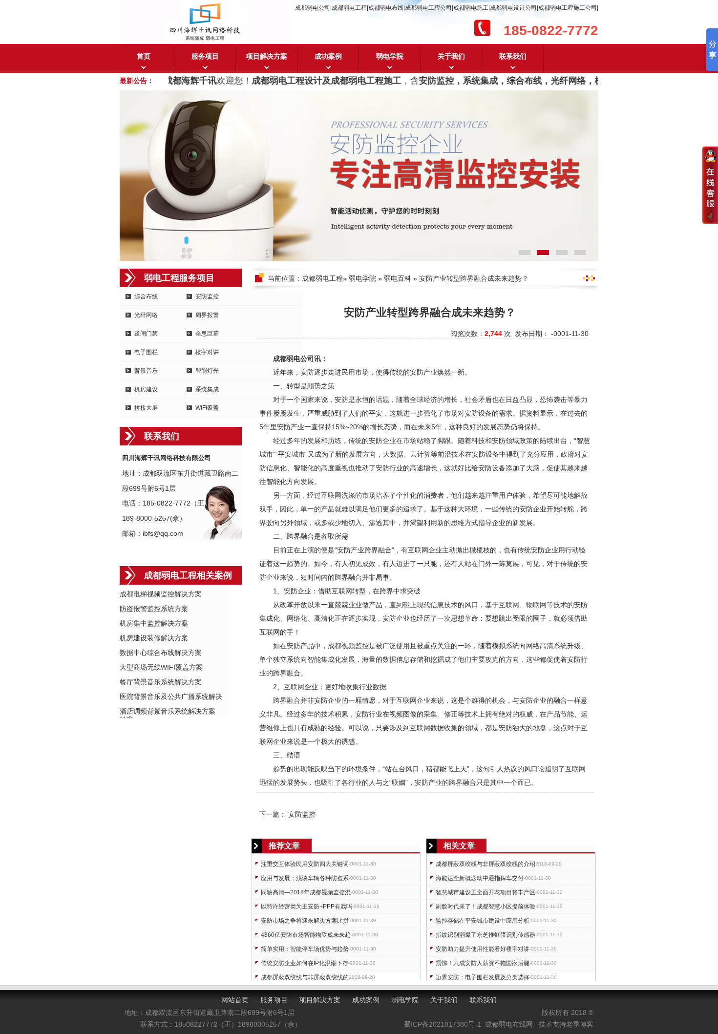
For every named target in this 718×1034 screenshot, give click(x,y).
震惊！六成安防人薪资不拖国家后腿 (482, 963)
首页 (143, 56)
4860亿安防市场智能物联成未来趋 (306, 934)
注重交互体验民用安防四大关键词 (305, 864)
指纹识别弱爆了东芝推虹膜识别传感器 (485, 934)
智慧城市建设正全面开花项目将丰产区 (485, 892)
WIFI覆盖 (207, 407)
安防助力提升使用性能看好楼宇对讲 (482, 949)
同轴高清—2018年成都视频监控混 (306, 892)
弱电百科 (397, 278)
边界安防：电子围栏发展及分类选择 (482, 977)
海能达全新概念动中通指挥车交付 (480, 878)
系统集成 (207, 389)
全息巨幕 (207, 333)
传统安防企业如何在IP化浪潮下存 (304, 963)
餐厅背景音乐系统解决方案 (161, 682)
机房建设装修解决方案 (154, 638)
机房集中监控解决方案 (154, 623)
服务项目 (205, 56)
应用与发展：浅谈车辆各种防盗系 (305, 878)
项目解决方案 (266, 56)
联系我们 (513, 56)
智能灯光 (207, 370)
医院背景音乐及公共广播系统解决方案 (171, 697)
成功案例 (328, 56)
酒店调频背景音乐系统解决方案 (167, 711)
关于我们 (451, 56)
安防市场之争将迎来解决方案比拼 (305, 920)
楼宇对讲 (207, 352)
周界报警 (207, 315)
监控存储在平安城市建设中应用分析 (482, 920)
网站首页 (235, 1000)
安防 (307, 372)
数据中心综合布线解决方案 (161, 652)
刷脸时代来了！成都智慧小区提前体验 (485, 906)
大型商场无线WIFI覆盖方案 (161, 667)
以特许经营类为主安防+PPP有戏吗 (306, 906)
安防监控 (207, 296)
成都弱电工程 (322, 278)
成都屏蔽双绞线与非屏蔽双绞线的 (305, 977)
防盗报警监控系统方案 (154, 608)
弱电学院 (389, 56)
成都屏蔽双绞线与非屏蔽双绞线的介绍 (485, 864)
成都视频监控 (348, 646)
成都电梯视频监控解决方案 (161, 594)
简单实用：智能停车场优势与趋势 (305, 949)
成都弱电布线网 (509, 1024)
